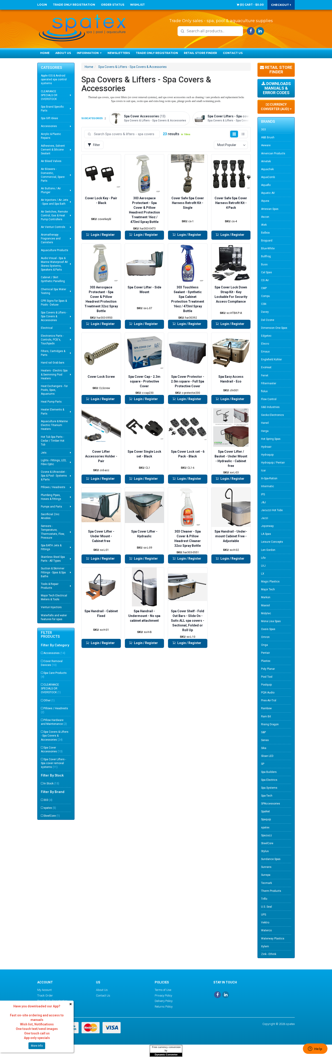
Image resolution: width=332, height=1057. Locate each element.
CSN (263, 304)
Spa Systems (269, 787)
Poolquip (266, 684)
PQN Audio (267, 692)
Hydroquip (267, 454)
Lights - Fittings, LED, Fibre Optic (53, 462)
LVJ (263, 565)
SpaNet (265, 811)
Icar (263, 470)
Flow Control (268, 399)
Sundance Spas (271, 859)
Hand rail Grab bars (52, 362)
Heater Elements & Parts (52, 411)
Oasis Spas (268, 629)
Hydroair (266, 446)
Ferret (264, 375)
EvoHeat (266, 367)
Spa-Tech (266, 795)
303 (48, 800)
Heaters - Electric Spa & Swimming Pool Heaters (54, 374)
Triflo (264, 898)
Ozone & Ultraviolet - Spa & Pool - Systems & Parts (54, 475)
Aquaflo (266, 185)
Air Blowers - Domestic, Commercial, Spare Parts (53, 174)
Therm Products (271, 890)
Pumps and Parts (51, 506)
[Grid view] (234, 134)
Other (49, 700)
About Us (63, 53)
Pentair (265, 652)
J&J (263, 502)
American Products (273, 153)
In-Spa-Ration (269, 478)
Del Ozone (267, 320)
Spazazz (266, 835)
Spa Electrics (269, 779)
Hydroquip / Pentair (273, 462)
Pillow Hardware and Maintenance (54, 722)
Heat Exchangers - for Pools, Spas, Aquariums (54, 390)
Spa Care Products (54, 674)
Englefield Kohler (271, 359)
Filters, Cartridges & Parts (53, 353)
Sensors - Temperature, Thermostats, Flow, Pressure (53, 531)
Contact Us (233, 53)
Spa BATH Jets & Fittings (51, 547)
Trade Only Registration (74, 4)
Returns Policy (164, 1006)
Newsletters (119, 53)
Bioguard (266, 240)
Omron (265, 637)
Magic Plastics (270, 581)
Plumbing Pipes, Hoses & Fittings (51, 497)
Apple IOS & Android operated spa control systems (54, 79)
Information (88, 53)
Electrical (47, 327)
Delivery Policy (164, 1001)
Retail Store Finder (200, 53)
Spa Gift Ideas (49, 118)
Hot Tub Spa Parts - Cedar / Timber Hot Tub (52, 440)
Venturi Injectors (51, 607)
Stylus (265, 851)
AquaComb (268, 177)
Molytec (266, 613)
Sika (263, 748)
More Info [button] (37, 1045)
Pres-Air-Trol (268, 700)
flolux (264, 391)
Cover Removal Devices (52, 663)
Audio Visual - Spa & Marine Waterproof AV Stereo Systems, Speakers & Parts (54, 264)
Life (263, 557)
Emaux (265, 351)
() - (251, 4)
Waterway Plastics (272, 938)
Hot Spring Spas (271, 438)
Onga (264, 645)
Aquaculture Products (54, 250)
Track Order (45, 995)
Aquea (265, 200)
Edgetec (266, 335)
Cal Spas (266, 272)
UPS (263, 914)
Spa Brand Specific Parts (52, 108)
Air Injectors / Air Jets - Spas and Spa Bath (54, 201)
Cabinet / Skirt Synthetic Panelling (53, 279)
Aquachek (267, 169)
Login (42, 4)
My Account (44, 990)
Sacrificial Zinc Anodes (50, 516)
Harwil (265, 422)
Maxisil (265, 605)
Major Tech (268, 589)
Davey (265, 311)
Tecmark (266, 883)
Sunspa (265, 874)
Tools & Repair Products (49, 585)
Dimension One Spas (274, 327)
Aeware (266, 145)
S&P (263, 732)
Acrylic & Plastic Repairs (51, 135)
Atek (264, 224)
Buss (264, 264)
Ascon (265, 216)
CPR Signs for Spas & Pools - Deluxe (54, 302)
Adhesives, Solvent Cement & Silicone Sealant (53, 149)
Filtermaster (268, 383)
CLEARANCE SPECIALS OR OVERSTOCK (49, 95)
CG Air (265, 280)
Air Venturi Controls (53, 227)
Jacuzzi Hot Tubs (272, 510)
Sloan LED (267, 756)
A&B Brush (267, 137)
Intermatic (267, 486)
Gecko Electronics (272, 415)
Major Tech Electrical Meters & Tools (54, 597)
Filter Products (50, 635)
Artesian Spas (269, 209)
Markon (265, 597)
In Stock (51, 783)
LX (262, 573)
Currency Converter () (275, 107)
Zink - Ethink (268, 954)
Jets (44, 452)
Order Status (112, 4)
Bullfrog (266, 256)
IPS (263, 494)
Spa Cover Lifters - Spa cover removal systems (53, 763)
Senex (265, 740)
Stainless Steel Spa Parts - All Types (53, 558)
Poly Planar (268, 668)
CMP (264, 288)
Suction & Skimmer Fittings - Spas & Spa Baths (53, 572)
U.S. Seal (266, 906)
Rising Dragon (270, 724)
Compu (265, 296)
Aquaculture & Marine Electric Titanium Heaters (54, 425)
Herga (265, 431)
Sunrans (266, 867)
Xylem (265, 946)
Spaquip (266, 819)
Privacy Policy (163, 995)
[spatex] (82, 27)
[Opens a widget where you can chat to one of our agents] (315, 1049)
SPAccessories (270, 803)
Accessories (49, 126)
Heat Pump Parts (51, 401)
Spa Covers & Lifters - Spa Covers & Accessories (54, 316)
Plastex (265, 661)
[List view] (243, 134)
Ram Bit (266, 716)
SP (262, 763)
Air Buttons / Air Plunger (51, 190)
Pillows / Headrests (53, 487)
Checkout (280, 5)
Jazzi (264, 518)
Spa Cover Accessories (52, 749)
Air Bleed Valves (51, 161)
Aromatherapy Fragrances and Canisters (51, 238)
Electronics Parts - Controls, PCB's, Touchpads (52, 339)
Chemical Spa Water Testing (53, 291)
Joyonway (267, 526)
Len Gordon (268, 550)
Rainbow (266, 708)
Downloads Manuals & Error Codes (277, 88)
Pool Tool (266, 676)
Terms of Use (163, 990)
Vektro (265, 922)
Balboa (265, 232)
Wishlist (137, 4)
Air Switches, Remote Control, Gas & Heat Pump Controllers (54, 215)
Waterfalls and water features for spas (54, 617)
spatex (50, 807)
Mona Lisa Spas (271, 621)
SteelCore (52, 815)
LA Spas (266, 533)
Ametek (266, 161)
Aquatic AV (268, 193)
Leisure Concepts (272, 541)
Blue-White (268, 248)
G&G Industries (270, 407)
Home (44, 53)
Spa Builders (269, 772)
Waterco (266, 930)
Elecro (265, 343)
